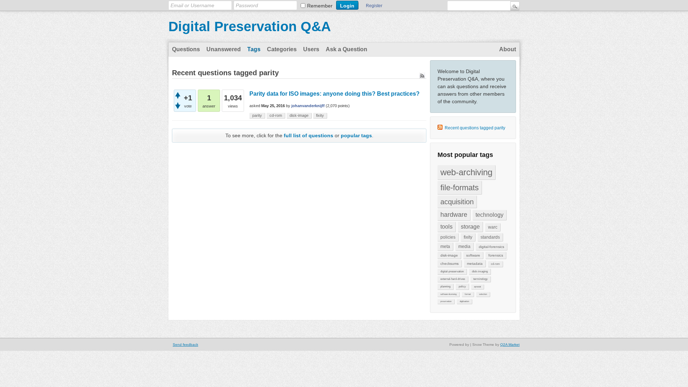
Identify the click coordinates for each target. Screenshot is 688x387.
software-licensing (448, 294)
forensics (495, 255)
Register (374, 5)
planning (445, 286)
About (507, 49)
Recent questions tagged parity (475, 127)
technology (489, 215)
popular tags (356, 135)
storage (470, 227)
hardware (453, 214)
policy (462, 286)
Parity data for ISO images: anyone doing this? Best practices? (334, 94)
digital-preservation (452, 271)
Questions (186, 49)
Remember (320, 5)
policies (447, 237)
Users (311, 49)
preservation (446, 301)
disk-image (449, 255)
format (468, 294)
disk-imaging (480, 271)
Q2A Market (510, 345)
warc (492, 227)
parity (257, 115)
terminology (480, 279)
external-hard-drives (452, 279)
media (464, 246)
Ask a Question (346, 49)
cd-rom (495, 264)
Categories (282, 49)
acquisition (457, 202)
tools (446, 227)
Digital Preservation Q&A (249, 26)
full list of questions (308, 135)
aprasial (477, 287)
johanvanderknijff (308, 106)
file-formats (459, 187)
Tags (254, 49)
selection (483, 294)
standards (490, 237)
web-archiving (466, 172)
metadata (475, 264)
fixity (468, 237)
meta (445, 246)
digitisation (464, 301)
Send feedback (185, 345)
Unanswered (223, 49)
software (473, 255)
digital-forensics (491, 247)
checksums (449, 264)
